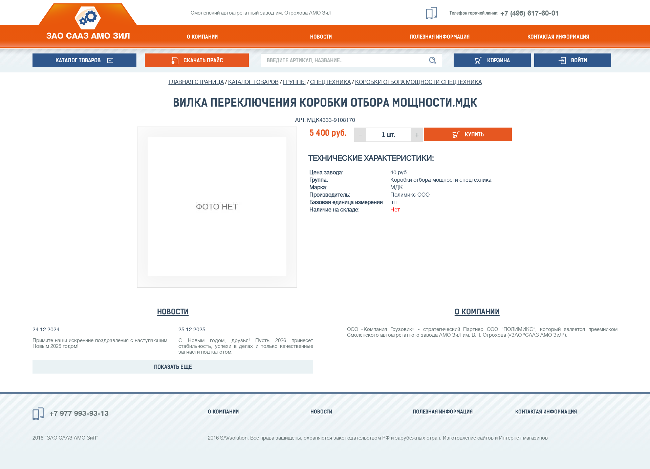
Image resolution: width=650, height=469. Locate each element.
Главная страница (196, 82)
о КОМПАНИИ (477, 311)
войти (579, 60)
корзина (498, 60)
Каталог (78, 60)
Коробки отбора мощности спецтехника (418, 82)
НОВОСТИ (173, 311)
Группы (294, 82)
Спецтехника (330, 82)
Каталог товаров (253, 82)
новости (321, 37)
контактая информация (558, 37)
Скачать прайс (203, 60)
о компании (202, 37)
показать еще (173, 366)
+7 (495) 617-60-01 (529, 13)
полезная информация (440, 37)
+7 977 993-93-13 (79, 413)
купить (474, 134)
